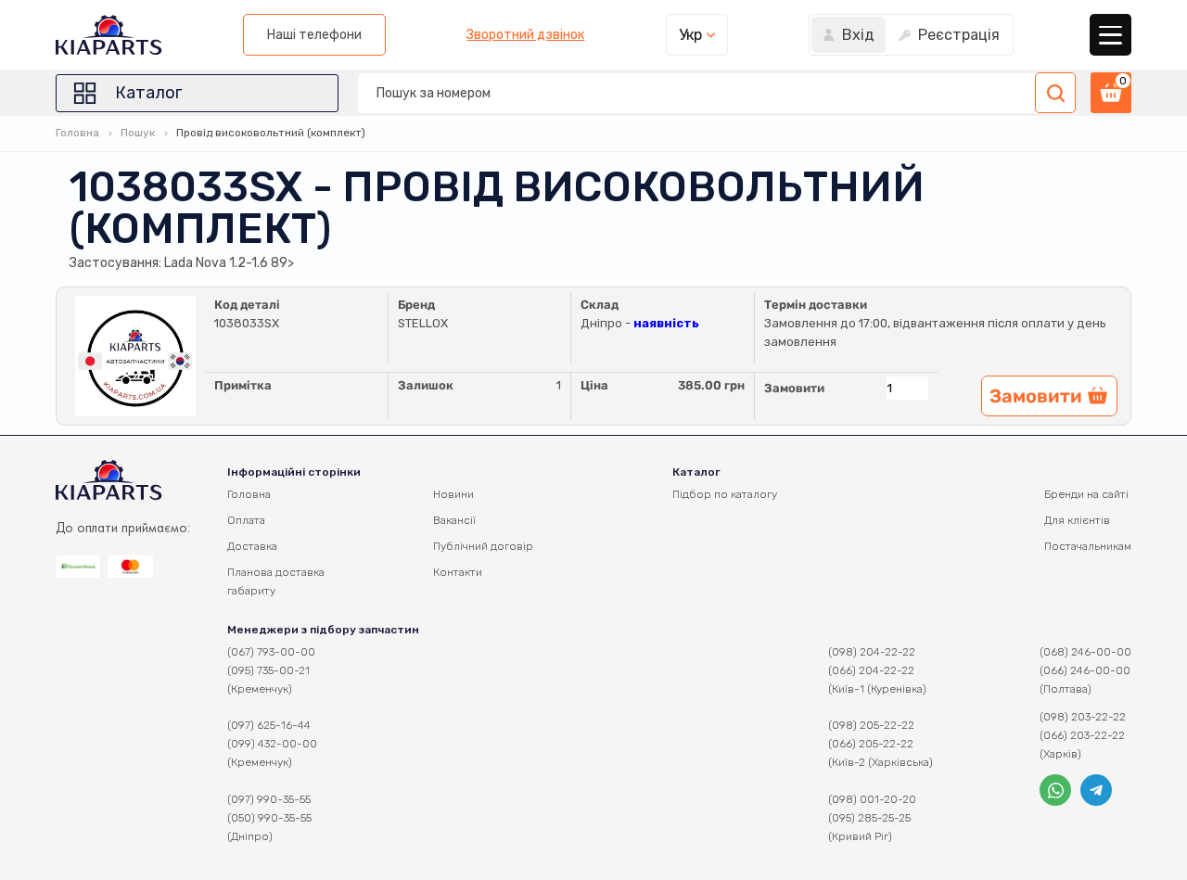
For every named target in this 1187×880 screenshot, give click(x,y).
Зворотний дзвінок (525, 35)
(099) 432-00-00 (272, 743)
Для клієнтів (1077, 520)
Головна (77, 132)
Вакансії (454, 520)
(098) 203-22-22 (1083, 716)
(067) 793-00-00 (271, 651)
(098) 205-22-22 (871, 725)
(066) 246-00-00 (1085, 670)
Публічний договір (483, 546)
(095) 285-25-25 (869, 817)
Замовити (794, 388)
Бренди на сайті (1086, 494)
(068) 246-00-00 (1085, 651)
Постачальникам (1087, 546)
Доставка (252, 546)
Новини (453, 494)
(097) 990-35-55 (269, 799)
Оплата (246, 520)
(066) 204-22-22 (871, 670)
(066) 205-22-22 (870, 743)
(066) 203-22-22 (1082, 735)
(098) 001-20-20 (872, 799)
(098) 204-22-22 (871, 651)
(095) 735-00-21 (268, 670)
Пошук (138, 132)
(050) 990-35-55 (269, 817)
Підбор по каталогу (724, 494)
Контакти (457, 572)
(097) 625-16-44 (269, 725)
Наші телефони (314, 35)
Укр (690, 35)
